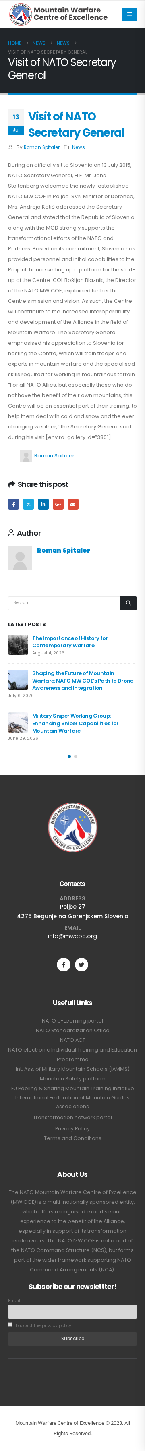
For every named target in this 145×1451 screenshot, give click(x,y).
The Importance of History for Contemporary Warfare (70, 641)
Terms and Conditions (73, 1138)
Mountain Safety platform (73, 1078)
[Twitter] (81, 964)
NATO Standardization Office (73, 1030)
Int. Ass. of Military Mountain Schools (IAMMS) (73, 1069)
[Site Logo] (58, 14)
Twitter (28, 504)
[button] (129, 14)
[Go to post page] (18, 645)
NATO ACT (72, 1040)
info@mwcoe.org (72, 936)
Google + (58, 504)
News (78, 147)
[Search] (128, 603)
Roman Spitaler (42, 147)
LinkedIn (43, 504)
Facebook (13, 504)
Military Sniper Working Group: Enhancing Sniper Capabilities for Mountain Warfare (75, 723)
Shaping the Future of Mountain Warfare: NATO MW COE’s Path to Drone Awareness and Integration (82, 680)
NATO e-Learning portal (72, 1020)
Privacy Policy (72, 1128)
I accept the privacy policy (42, 1326)
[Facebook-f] (63, 964)
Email (73, 504)
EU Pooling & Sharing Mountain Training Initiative (72, 1088)
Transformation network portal (72, 1117)
